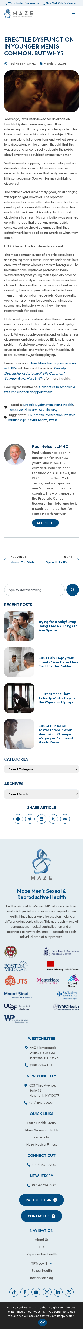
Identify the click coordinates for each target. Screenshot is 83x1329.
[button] (74, 13)
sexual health (37, 420)
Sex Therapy (48, 410)
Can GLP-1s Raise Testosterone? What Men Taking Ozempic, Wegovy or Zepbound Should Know (55, 734)
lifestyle (70, 415)
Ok (42, 1322)
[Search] (72, 590)
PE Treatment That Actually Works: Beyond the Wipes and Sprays (57, 698)
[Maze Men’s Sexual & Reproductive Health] (41, 864)
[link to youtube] (13, 1292)
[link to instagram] (47, 1292)
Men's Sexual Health (22, 410)
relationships (17, 420)
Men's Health (63, 405)
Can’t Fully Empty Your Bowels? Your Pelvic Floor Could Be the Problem (58, 662)
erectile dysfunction (48, 415)
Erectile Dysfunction (38, 405)
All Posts (45, 523)
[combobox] (34, 590)
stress (53, 420)
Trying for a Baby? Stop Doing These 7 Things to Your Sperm (57, 626)
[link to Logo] (18, 13)
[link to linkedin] (58, 1292)
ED (30, 415)
